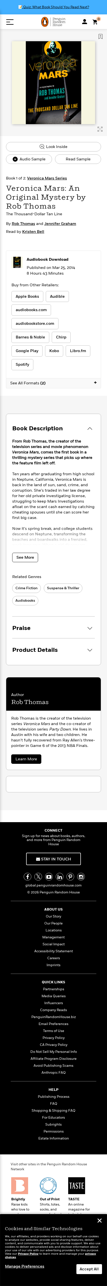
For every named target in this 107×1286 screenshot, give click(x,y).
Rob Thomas (23, 223)
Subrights (53, 1124)
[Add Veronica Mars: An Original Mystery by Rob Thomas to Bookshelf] (100, 36)
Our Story (53, 916)
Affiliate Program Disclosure (54, 1058)
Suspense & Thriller (63, 588)
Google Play (27, 351)
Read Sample (78, 159)
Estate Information (53, 1138)
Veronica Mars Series (47, 178)
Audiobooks (25, 600)
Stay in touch (55, 859)
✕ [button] (100, 1221)
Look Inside (56, 146)
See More (25, 557)
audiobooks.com (31, 310)
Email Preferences (53, 1024)
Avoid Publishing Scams (53, 1065)
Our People (53, 923)
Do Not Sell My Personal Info (53, 1051)
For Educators (53, 1117)
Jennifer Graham (60, 223)
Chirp (61, 337)
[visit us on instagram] (81, 877)
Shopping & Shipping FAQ (53, 1110)
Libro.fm (78, 351)
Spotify (22, 364)
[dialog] (53, 1250)
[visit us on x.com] (38, 877)
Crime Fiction (26, 588)
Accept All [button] (89, 1269)
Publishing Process (53, 1096)
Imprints (53, 965)
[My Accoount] (85, 21)
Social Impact (54, 944)
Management (53, 937)
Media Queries (54, 996)
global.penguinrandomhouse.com (53, 885)
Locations (54, 930)
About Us (53, 909)
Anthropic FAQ (54, 1072)
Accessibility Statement (53, 951)
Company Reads (53, 1010)
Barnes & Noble (30, 337)
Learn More (28, 760)
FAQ (53, 1103)
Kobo (54, 351)
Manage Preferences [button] (24, 1266)
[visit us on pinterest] (70, 877)
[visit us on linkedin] (59, 877)
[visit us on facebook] (27, 877)
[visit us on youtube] (49, 877)
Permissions (54, 1131)
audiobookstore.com (35, 323)
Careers (53, 958)
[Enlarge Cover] (100, 129)
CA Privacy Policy (53, 1044)
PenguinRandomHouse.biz (53, 1017)
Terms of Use (53, 1031)
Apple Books (27, 296)
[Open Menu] (10, 22)
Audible (57, 296)
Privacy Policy (54, 1037)
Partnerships (53, 989)
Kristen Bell (33, 231)
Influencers (53, 1003)
